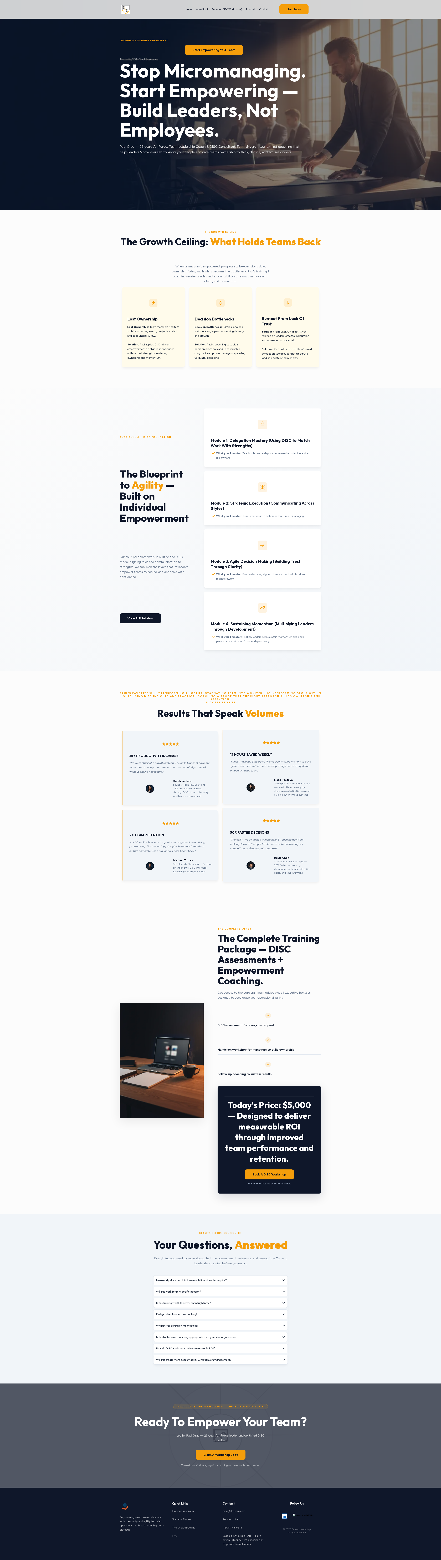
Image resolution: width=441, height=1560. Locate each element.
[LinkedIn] (284, 1516)
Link (236, 1519)
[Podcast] (302, 1516)
